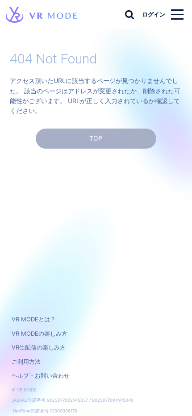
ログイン (153, 14)
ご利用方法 (26, 361)
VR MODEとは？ (34, 319)
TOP (95, 138)
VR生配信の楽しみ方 (39, 347)
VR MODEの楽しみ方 (39, 333)
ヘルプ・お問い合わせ (41, 375)
